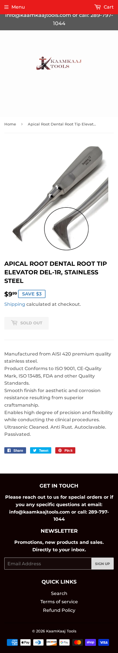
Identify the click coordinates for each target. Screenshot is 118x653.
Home (10, 124)
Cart (108, 7)
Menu (18, 7)
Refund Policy (59, 610)
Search (59, 593)
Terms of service (59, 601)
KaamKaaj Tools (61, 631)
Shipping (14, 304)
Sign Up (102, 564)
